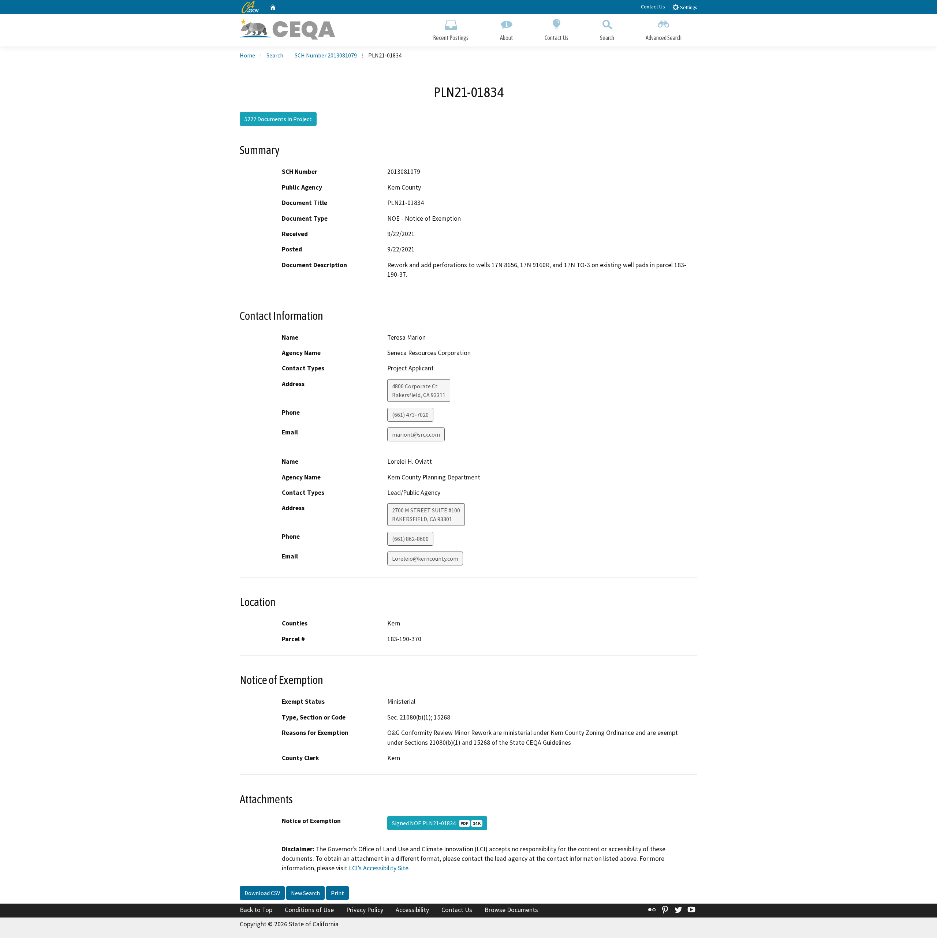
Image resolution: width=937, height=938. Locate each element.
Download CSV (262, 893)
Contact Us (653, 6)
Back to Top (256, 910)
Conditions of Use (309, 910)
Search (607, 37)
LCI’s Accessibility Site (378, 868)
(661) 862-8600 (410, 538)
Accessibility (412, 910)
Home (247, 55)
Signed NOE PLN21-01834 (436, 823)
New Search (305, 893)
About (506, 37)
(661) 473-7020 (410, 414)
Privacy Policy (364, 910)
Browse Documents (511, 910)
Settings (688, 7)
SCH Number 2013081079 (326, 55)
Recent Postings (450, 37)
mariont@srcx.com (416, 434)
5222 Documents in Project (278, 119)
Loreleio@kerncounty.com (425, 558)
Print (337, 893)
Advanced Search (664, 37)
